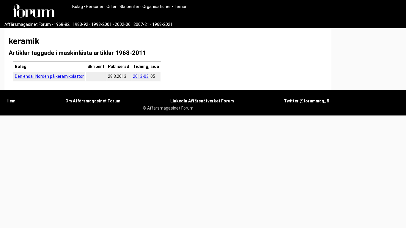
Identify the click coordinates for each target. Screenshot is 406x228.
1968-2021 (162, 24)
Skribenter (129, 6)
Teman (181, 6)
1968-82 (62, 24)
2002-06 (122, 24)
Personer (94, 6)
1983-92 (80, 24)
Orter (111, 6)
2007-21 (141, 24)
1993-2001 (101, 24)
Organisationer (156, 6)
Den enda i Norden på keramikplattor (49, 76)
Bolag (77, 6)
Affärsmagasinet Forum (27, 24)
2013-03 (141, 76)
